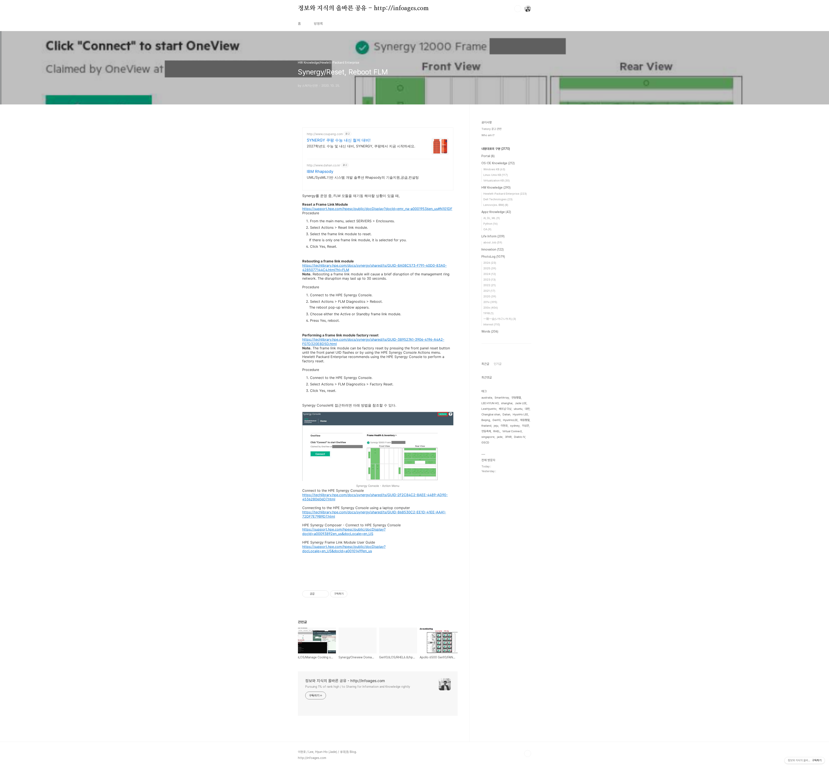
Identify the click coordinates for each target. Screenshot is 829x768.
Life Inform (493, 236)
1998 (488, 313)
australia (486, 397)
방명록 (318, 24)
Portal (488, 156)
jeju (496, 425)
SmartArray (502, 397)
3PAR (508, 436)
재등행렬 (525, 420)
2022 (489, 285)
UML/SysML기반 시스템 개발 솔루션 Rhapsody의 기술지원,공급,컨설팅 (363, 177)
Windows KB (494, 169)
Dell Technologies (498, 199)
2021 (489, 290)
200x (490, 307)
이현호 (504, 425)
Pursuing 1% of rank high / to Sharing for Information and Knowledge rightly (357, 686)
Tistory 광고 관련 (491, 129)
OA (487, 229)
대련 (527, 408)
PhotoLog (493, 256)
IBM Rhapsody (320, 171)
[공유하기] (318, 594)
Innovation (492, 249)
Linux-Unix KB (495, 175)
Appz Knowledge (496, 212)
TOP (527, 753)
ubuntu (518, 408)
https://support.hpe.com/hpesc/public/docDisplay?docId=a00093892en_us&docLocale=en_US (344, 531)
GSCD (485, 442)
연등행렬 (516, 397)
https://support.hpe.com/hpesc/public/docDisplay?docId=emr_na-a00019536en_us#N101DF (377, 209)
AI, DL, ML (491, 218)
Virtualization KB (496, 180)
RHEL (496, 431)
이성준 (525, 425)
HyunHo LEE (520, 414)
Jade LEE (521, 403)
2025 (489, 268)
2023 (489, 279)
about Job (492, 242)
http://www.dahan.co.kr (323, 165)
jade (500, 436)
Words (489, 331)
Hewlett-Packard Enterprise (505, 193)
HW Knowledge (496, 187)
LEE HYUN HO (490, 403)
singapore (488, 436)
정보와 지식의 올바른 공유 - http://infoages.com (363, 8)
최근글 (485, 364)
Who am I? (487, 135)
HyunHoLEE (510, 420)
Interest (491, 324)
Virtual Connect (512, 431)
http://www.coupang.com (325, 134)
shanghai (507, 403)
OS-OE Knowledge (498, 163)
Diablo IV (519, 436)
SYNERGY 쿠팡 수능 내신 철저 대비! (338, 140)
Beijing (485, 420)
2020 (489, 296)
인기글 (498, 364)
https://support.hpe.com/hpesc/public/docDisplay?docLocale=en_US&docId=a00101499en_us (344, 548)
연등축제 (486, 431)
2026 (489, 262)
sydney (515, 425)
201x (490, 302)
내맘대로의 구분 (495, 148)
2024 (489, 274)
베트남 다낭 (505, 408)
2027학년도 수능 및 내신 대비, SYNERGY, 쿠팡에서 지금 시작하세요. (361, 146)
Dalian (506, 414)
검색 (517, 8)
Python (490, 223)
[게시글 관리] (324, 594)
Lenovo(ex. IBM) (495, 205)
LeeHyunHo (489, 408)
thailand (486, 425)
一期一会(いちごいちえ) (499, 318)
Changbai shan (490, 414)
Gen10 (496, 420)
